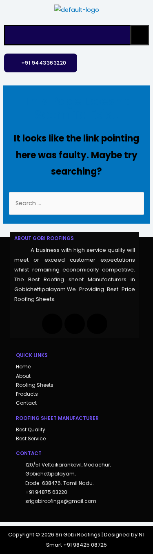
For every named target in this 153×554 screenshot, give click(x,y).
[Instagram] (74, 324)
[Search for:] (76, 203)
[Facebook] (52, 324)
